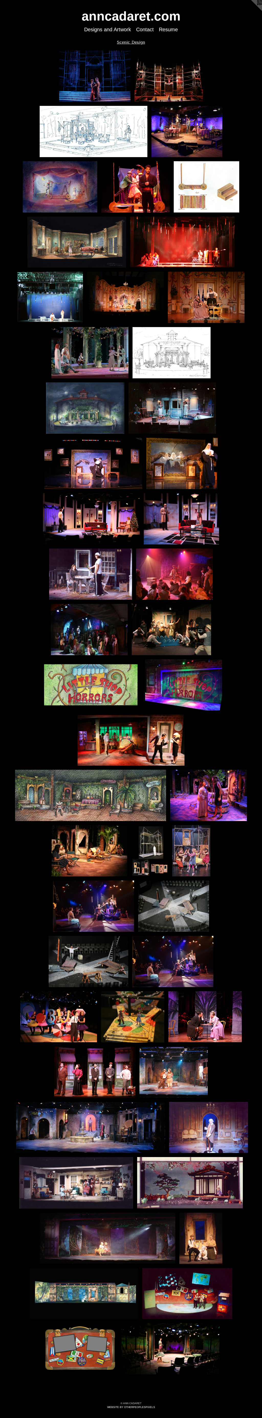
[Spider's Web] (76, 242)
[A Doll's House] (91, 518)
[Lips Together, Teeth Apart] (172, 408)
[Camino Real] (173, 1072)
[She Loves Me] (205, 1016)
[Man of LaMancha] (174, 574)
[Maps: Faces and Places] (187, 1293)
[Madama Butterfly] (190, 1182)
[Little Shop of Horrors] (183, 685)
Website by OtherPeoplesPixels (131, 1407)
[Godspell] (93, 906)
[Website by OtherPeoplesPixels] (252, 10)
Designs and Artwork (107, 29)
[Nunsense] (93, 463)
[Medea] (94, 76)
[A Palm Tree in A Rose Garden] (208, 795)
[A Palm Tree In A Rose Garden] (90, 795)
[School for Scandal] (208, 1127)
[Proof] (90, 574)
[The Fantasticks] (60, 186)
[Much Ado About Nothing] (89, 352)
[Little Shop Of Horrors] (90, 685)
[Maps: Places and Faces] (79, 1348)
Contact (145, 29)
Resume (168, 29)
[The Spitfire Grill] (93, 131)
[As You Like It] (170, 1348)
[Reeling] (171, 629)
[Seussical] (149, 850)
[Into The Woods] (108, 1238)
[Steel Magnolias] (76, 1182)
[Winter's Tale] (182, 242)
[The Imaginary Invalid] (125, 297)
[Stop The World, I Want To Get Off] (58, 1016)
